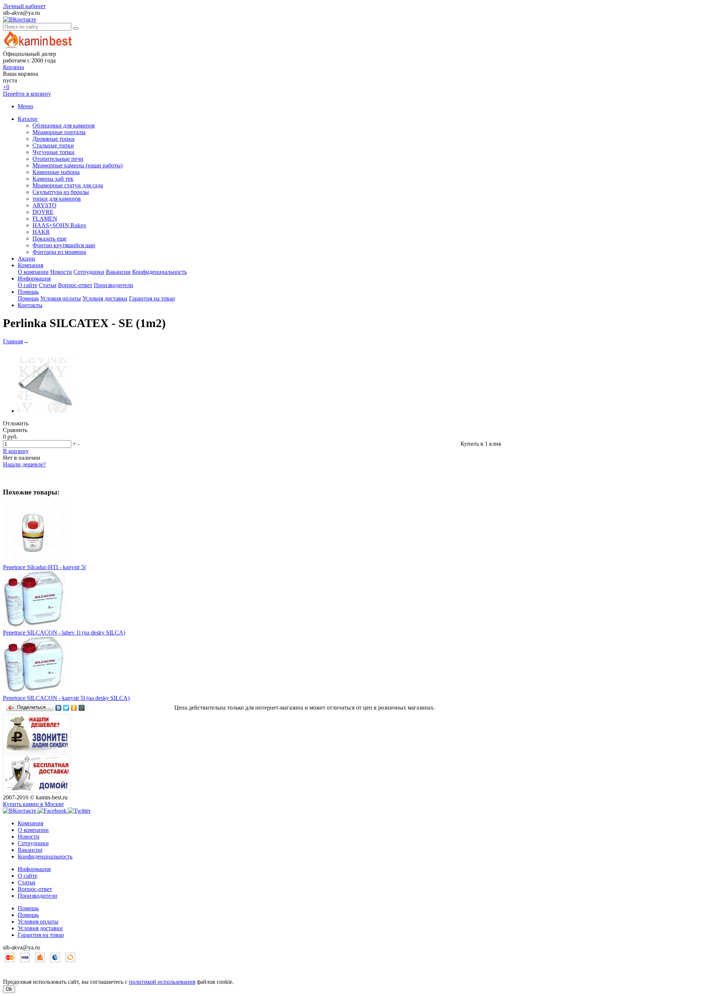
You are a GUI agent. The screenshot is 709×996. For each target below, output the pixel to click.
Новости (61, 272)
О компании (33, 272)
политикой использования (162, 982)
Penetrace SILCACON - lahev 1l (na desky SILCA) (64, 632)
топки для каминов (56, 199)
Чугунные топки (53, 152)
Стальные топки (53, 145)
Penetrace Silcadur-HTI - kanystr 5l (44, 567)
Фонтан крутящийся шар (63, 245)
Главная (13, 341)
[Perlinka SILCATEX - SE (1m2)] (45, 411)
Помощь (28, 292)
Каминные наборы (56, 172)
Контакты (30, 305)
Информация (34, 278)
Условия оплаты (60, 298)
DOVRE (43, 212)
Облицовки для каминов (63, 125)
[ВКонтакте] (58, 708)
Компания (30, 265)
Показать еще (49, 238)
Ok (9, 989)
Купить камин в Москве (33, 804)
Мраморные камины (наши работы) (77, 165)
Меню (25, 106)
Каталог (28, 119)
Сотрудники (89, 272)
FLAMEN (44, 218)
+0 (6, 87)
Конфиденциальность (159, 272)
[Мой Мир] (82, 708)
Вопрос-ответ (75, 285)
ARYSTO (44, 205)
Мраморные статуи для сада (67, 185)
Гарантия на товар (152, 298)
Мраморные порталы (59, 132)
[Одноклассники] (74, 708)
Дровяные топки (53, 139)
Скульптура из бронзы (60, 192)
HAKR (41, 232)
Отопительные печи (57, 159)
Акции (26, 258)
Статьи (47, 285)
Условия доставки (104, 298)
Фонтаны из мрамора (59, 252)
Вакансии (118, 272)
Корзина (13, 67)
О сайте (27, 285)
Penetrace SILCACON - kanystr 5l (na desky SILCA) (66, 698)
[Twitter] (66, 708)
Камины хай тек (52, 179)
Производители (113, 285)
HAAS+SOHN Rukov (59, 225)
